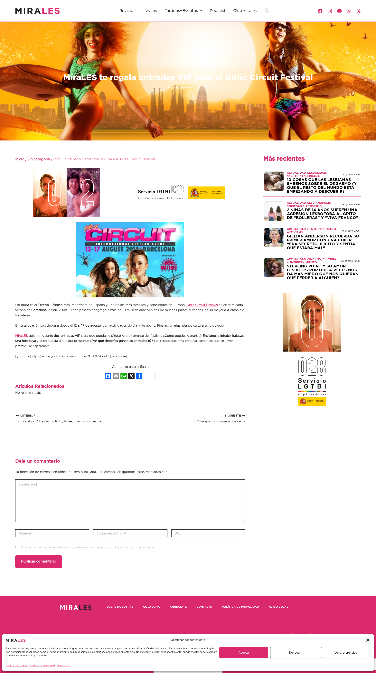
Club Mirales (245, 11)
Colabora (151, 607)
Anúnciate (178, 607)
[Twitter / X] (358, 11)
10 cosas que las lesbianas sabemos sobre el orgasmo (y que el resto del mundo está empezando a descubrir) (322, 186)
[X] (131, 376)
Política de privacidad (42, 665)
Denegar (295, 652)
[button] (368, 640)
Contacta (204, 607)
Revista (126, 11)
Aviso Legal (63, 665)
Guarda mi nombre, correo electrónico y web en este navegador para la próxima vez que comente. (87, 547)
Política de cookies (17, 665)
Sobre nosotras (120, 607)
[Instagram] (329, 11)
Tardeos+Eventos (181, 11)
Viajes (151, 11)
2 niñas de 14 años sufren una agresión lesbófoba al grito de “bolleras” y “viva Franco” (322, 214)
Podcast (217, 11)
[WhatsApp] (349, 11)
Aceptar (244, 652)
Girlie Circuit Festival (202, 305)
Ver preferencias (345, 652)
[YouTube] (339, 11)
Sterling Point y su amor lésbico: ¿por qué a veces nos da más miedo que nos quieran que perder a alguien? (323, 272)
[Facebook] (320, 11)
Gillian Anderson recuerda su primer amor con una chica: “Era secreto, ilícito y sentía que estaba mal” (323, 242)
